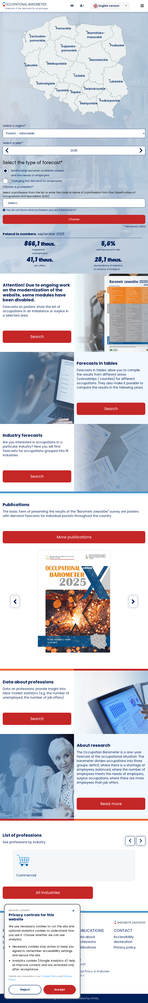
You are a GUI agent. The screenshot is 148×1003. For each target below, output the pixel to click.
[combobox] (74, 202)
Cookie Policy (49, 976)
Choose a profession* (18, 187)
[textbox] (67, 203)
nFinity (95, 998)
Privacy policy (125, 947)
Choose (74, 219)
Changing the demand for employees (36, 181)
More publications (74, 537)
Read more (111, 803)
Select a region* (14, 126)
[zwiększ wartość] (141, 150)
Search (37, 336)
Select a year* (13, 143)
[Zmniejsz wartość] (7, 150)
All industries (48, 892)
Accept (59, 989)
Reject (25, 989)
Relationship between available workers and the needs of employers (37, 173)
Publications (86, 947)
